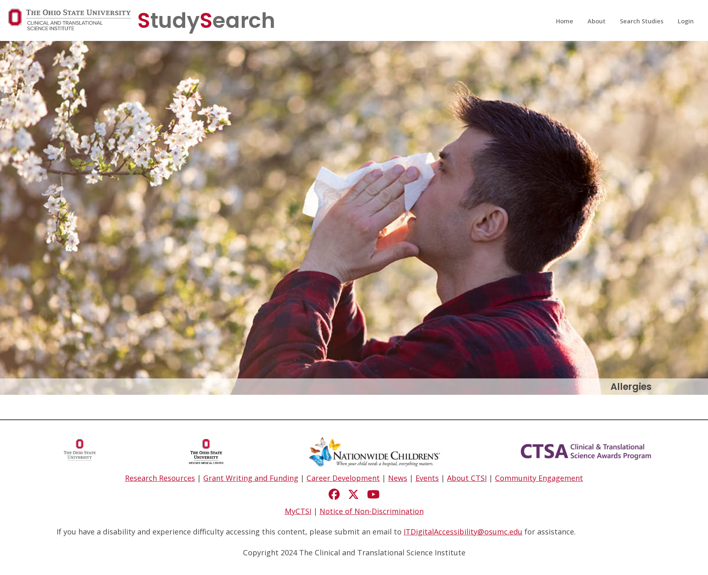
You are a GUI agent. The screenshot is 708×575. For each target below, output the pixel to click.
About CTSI (467, 478)
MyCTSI (298, 511)
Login (686, 21)
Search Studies (641, 21)
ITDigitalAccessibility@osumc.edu (463, 532)
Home (564, 21)
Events (427, 478)
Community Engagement (539, 478)
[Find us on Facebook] (334, 494)
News (397, 478)
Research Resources (160, 478)
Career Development (343, 478)
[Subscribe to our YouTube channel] (373, 494)
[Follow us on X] (353, 494)
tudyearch (206, 20)
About (597, 21)
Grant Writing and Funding (250, 478)
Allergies (630, 386)
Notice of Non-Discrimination (372, 511)
